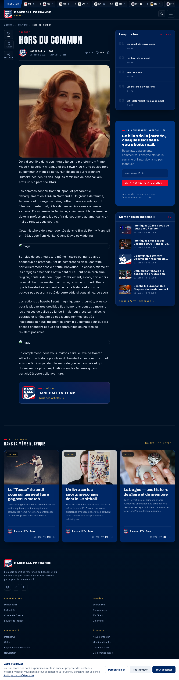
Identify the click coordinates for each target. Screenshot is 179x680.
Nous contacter (101, 636)
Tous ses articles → (51, 398)
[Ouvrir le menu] (171, 14)
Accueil (9, 25)
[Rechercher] (161, 13)
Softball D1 (10, 610)
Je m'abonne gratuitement (144, 182)
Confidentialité (101, 647)
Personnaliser (116, 669)
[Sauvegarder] (108, 52)
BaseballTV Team (41, 51)
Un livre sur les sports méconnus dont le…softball (82, 494)
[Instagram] (7, 587)
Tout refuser (140, 669)
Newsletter (10, 652)
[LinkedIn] (24, 587)
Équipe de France (14, 620)
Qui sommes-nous (103, 652)
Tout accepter (164, 669)
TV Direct (98, 615)
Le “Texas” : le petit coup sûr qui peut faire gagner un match (28, 494)
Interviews (9, 636)
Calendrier (98, 620)
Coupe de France (13, 615)
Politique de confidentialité (18, 675)
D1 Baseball (10, 604)
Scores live (99, 604)
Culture (23, 25)
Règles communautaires (17, 647)
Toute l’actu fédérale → (136, 301)
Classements (100, 610)
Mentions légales (102, 642)
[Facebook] (16, 587)
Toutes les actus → (160, 443)
